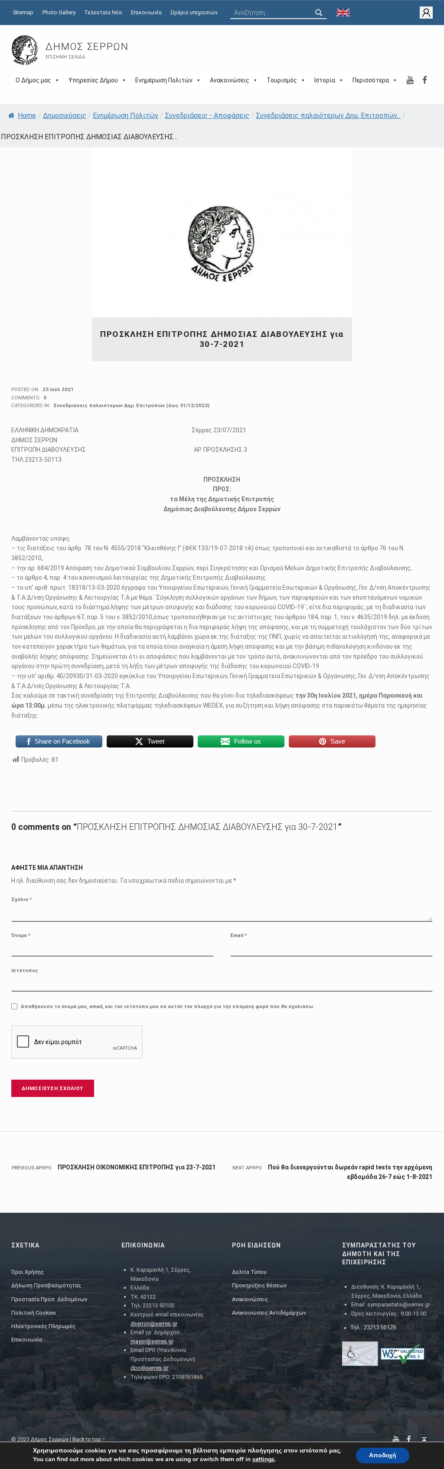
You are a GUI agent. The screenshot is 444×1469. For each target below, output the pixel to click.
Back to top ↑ (88, 1439)
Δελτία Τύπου (249, 1272)
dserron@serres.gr (154, 1323)
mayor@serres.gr (152, 1341)
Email (238, 935)
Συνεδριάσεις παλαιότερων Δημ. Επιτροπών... (328, 115)
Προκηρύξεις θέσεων (259, 1285)
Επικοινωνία (146, 12)
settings (263, 1459)
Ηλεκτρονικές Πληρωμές (43, 1326)
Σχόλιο (21, 899)
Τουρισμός (282, 80)
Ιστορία (324, 80)
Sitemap (23, 12)
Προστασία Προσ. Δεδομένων (49, 1299)
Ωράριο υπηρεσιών (194, 12)
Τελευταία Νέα (103, 12)
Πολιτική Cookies (33, 1312)
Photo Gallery (58, 12)
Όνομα (20, 935)
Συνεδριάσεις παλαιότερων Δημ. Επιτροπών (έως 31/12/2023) (131, 405)
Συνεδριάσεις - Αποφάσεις (207, 115)
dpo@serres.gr (149, 1368)
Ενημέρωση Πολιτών (164, 80)
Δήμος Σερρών (87, 46)
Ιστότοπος (24, 970)
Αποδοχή (382, 1455)
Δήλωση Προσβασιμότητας (46, 1285)
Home (27, 115)
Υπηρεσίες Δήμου (93, 80)
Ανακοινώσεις (229, 80)
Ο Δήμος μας (33, 80)
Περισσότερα (371, 80)
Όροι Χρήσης (27, 1272)
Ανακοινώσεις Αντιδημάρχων (269, 1312)
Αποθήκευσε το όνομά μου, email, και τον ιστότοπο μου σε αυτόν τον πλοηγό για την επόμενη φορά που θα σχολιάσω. (167, 1006)
